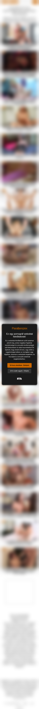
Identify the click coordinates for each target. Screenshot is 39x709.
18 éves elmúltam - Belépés (19, 365)
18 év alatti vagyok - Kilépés (19, 371)
